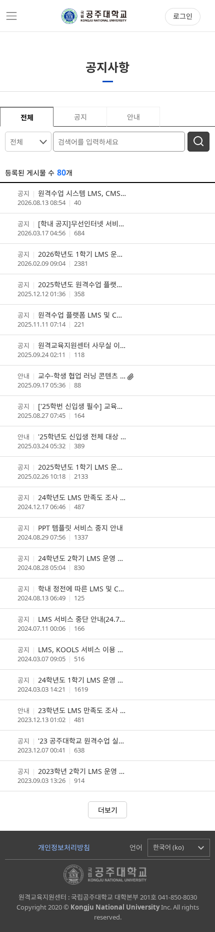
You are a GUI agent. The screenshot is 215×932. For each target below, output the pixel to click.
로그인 (182, 16)
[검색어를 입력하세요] (120, 141)
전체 (16, 142)
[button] (179, 848)
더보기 (108, 810)
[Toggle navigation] (11, 15)
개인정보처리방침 (64, 847)
